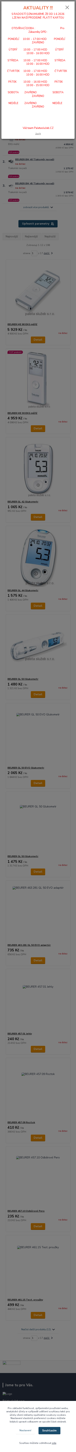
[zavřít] (67, 7)
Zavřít (38, 133)
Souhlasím (49, 1430)
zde (54, 1443)
